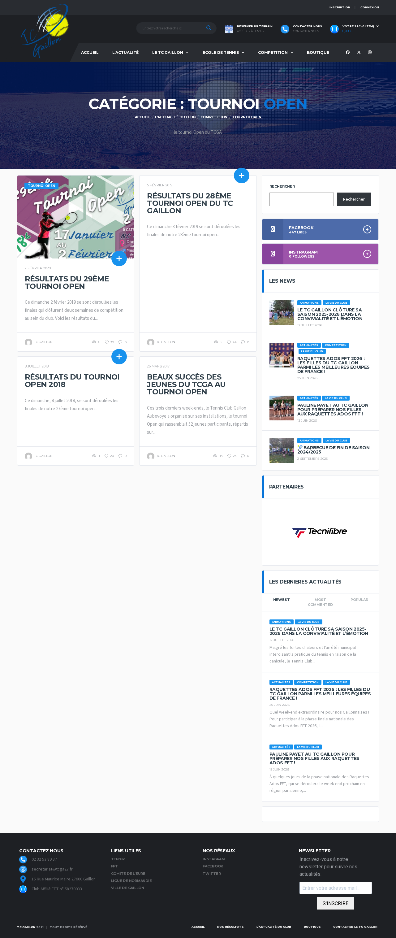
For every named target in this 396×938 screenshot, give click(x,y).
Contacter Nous (306, 31)
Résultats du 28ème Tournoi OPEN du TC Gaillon (190, 203)
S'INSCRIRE (335, 903)
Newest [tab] (281, 599)
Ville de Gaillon (127, 888)
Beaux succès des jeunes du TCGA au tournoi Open (186, 384)
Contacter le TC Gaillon (355, 926)
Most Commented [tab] (320, 602)
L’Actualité (125, 52)
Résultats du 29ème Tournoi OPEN (67, 282)
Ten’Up (118, 859)
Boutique (318, 52)
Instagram (214, 859)
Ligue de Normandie (131, 881)
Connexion (369, 7)
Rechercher (282, 186)
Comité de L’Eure (128, 873)
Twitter (212, 873)
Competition (273, 52)
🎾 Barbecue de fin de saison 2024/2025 (333, 450)
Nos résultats (230, 926)
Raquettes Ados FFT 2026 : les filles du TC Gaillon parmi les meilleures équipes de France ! (333, 365)
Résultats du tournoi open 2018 (72, 380)
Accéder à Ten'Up (250, 31)
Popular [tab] (359, 599)
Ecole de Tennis (221, 52)
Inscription (339, 7)
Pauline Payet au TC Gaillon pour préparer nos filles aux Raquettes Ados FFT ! (332, 409)
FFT (114, 866)
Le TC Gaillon (167, 52)
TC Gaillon (26, 927)
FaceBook (213, 866)
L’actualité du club (273, 926)
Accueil (90, 52)
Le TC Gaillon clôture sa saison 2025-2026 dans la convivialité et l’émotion (330, 314)
